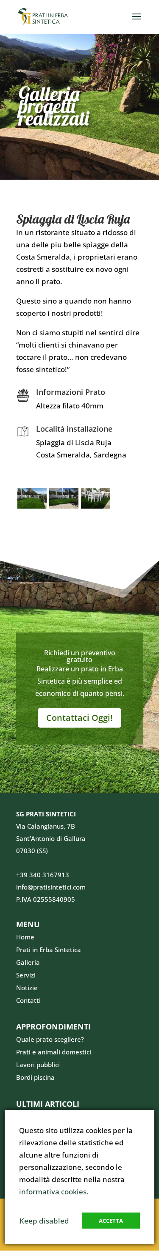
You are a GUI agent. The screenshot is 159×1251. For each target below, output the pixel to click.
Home (25, 937)
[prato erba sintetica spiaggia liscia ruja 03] (95, 508)
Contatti (28, 1000)
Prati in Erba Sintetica (48, 949)
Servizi (26, 975)
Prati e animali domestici (53, 1052)
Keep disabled (44, 1221)
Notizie (27, 987)
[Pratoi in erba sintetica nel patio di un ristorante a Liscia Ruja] (32, 508)
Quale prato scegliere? (50, 1039)
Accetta (111, 1220)
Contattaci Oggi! (79, 717)
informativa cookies (52, 1191)
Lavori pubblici (38, 1064)
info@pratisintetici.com (51, 887)
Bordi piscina (35, 1077)
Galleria (28, 962)
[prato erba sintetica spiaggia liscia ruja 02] (63, 508)
